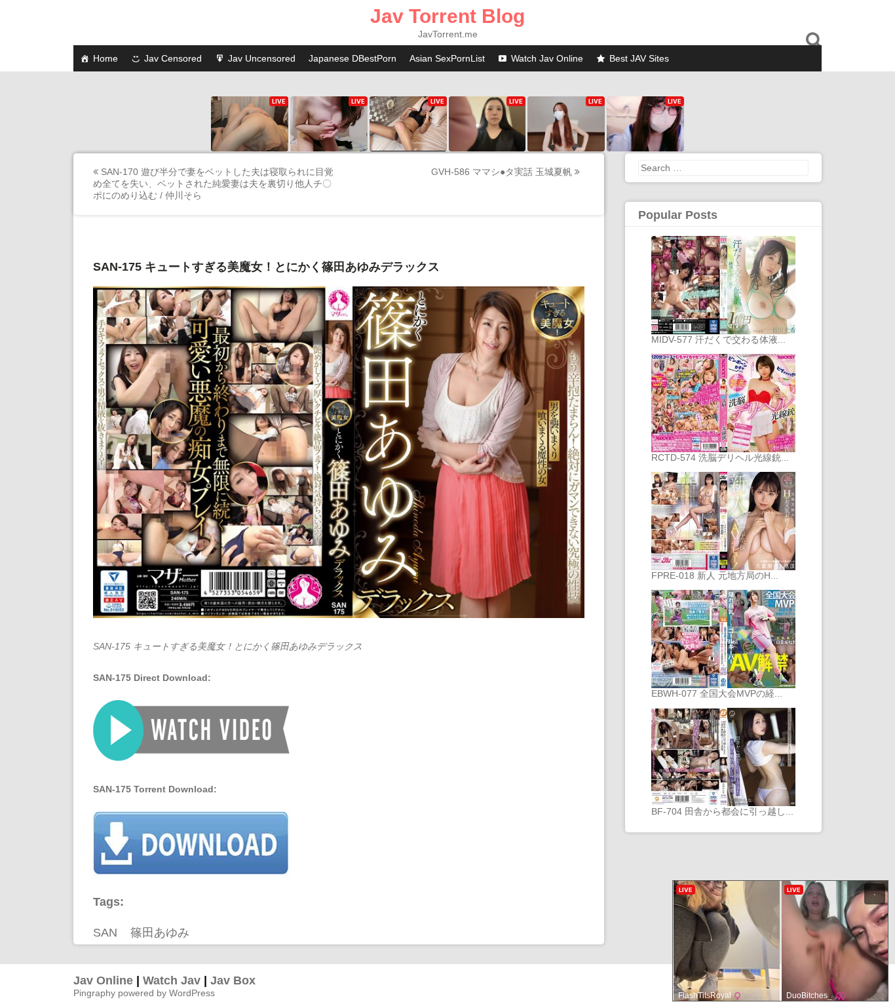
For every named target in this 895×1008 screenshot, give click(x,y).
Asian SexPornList (447, 58)
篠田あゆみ (159, 932)
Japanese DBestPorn (352, 58)
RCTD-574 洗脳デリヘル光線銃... (720, 457)
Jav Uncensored (261, 58)
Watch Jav (171, 980)
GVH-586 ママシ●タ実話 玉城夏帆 (503, 171)
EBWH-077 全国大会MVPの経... (716, 693)
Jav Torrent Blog (447, 16)
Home (105, 58)
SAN (105, 932)
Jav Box (233, 980)
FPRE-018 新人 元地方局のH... (714, 575)
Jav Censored (173, 58)
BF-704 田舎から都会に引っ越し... (722, 811)
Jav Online (103, 980)
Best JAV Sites (639, 58)
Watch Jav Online (547, 58)
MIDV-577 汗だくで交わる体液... (718, 339)
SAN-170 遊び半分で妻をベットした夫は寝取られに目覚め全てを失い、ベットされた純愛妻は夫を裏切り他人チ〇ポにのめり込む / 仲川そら (213, 183)
